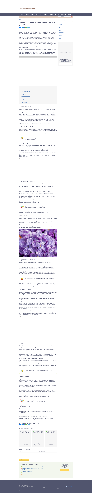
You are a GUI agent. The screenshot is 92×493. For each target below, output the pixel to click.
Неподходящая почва (26, 91)
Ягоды (37, 14)
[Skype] (27, 27)
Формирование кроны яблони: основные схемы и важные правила (32, 469)
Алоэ (59, 29)
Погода (23, 99)
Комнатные (63, 14)
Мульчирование (25, 473)
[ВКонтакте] (20, 27)
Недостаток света (25, 89)
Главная (21, 19)
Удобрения (51, 14)
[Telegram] (29, 27)
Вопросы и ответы (32, 16)
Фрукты (27, 14)
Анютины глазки (61, 36)
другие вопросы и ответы (30, 476)
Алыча (60, 30)
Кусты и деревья (43, 14)
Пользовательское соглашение (46, 485)
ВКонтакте (19, 490)
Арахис (60, 38)
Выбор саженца (24, 102)
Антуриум (60, 35)
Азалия (60, 25)
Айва (59, 27)
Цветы (32, 14)
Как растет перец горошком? (27, 471)
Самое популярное (24, 16)
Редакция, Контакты (44, 487)
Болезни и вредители (25, 97)
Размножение (24, 100)
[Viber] (24, 27)
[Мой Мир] (23, 27)
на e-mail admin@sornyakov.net (33, 487)
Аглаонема (60, 24)
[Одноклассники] (21, 27)
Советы (69, 14)
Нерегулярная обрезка (26, 96)
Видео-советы (38, 16)
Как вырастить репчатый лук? (27, 474)
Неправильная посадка (26, 93)
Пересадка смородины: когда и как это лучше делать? (32, 466)
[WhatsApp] (26, 27)
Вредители (57, 14)
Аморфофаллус (61, 32)
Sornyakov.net (26, 485)
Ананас (60, 33)
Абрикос (60, 22)
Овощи (22, 14)
